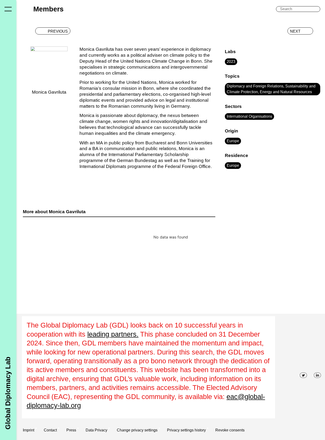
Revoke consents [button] (230, 430)
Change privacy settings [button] (137, 430)
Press (71, 430)
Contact (50, 430)
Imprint (28, 430)
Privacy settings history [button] (186, 430)
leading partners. (112, 334)
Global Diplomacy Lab (8, 392)
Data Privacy (96, 430)
